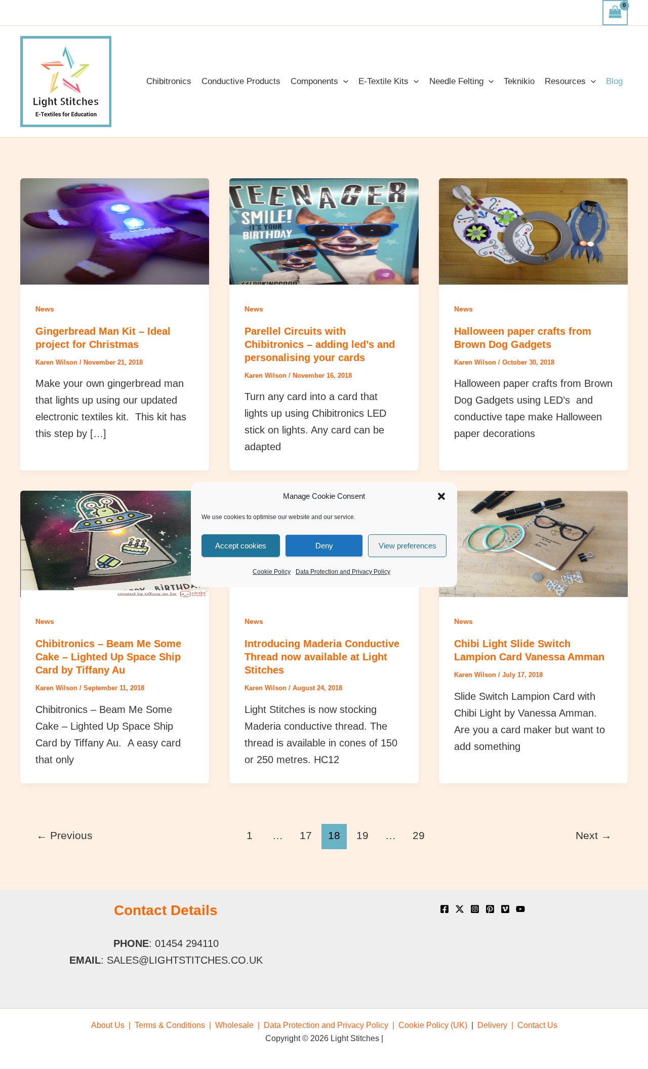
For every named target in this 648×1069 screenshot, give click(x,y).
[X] (459, 909)
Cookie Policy (272, 571)
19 (362, 835)
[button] (441, 496)
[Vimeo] (505, 909)
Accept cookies (240, 545)
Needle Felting (456, 81)
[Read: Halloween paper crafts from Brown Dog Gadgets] (533, 230)
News (44, 309)
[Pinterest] (490, 909)
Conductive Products (240, 81)
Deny (324, 545)
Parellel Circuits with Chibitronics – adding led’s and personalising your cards (320, 344)
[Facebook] (444, 909)
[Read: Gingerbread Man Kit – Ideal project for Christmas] (114, 230)
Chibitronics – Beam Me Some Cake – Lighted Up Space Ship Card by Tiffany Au (108, 657)
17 (306, 835)
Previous (64, 835)
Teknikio (519, 81)
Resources (565, 81)
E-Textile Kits (383, 81)
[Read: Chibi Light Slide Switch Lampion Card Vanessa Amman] (533, 543)
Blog (614, 81)
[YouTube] (520, 909)
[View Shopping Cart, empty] (615, 12)
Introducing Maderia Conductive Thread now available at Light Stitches (322, 657)
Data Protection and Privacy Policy (343, 571)
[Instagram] (474, 909)
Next (594, 835)
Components (314, 81)
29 (419, 835)
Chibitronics (168, 81)
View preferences (407, 545)
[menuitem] (111, 1025)
